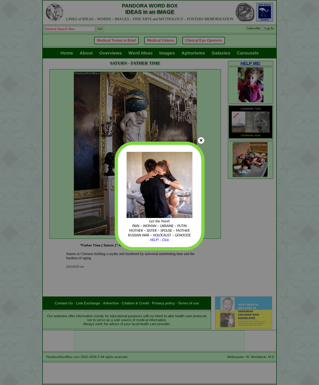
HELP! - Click (159, 240)
